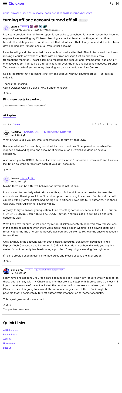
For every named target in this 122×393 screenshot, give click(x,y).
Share (7, 93)
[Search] (112, 3)
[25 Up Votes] (45, 26)
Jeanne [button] (15, 26)
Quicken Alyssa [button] (52, 30)
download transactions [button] (15, 105)
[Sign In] (117, 3)
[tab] (9, 115)
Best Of (7, 347)
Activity (7, 338)
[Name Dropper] (32, 26)
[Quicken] (16, 3)
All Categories (10, 330)
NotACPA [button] (16, 132)
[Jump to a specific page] (116, 124)
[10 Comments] (41, 26)
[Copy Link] (62, 29)
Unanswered (61, 343)
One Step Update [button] (37, 105)
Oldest (16, 124)
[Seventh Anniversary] (36, 26)
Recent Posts (10, 334)
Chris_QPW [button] (17, 270)
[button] (6, 28)
